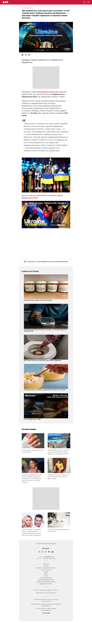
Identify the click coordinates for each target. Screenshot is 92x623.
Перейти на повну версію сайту (46, 543)
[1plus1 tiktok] (46, 552)
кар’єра (46, 571)
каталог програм (46, 569)
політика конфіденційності (46, 579)
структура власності (46, 577)
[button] (88, 2)
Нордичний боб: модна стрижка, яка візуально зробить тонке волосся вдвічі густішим (58, 476)
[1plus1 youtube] (52, 552)
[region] (46, 77)
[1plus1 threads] (42, 552)
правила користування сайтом (46, 581)
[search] (84, 2)
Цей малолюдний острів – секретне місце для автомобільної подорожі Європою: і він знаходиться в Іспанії (58, 452)
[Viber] (29, 55)
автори (46, 575)
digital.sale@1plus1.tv (46, 605)
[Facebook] (22, 55)
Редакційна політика (46, 583)
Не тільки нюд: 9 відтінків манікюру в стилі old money (32, 451)
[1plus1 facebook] (49, 552)
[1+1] (5, 2)
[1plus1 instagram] (39, 552)
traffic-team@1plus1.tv (46, 610)
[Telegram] (26, 55)
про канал (46, 563)
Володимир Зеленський (48, 92)
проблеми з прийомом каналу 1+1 (46, 567)
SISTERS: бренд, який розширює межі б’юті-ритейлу (58, 530)
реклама (46, 565)
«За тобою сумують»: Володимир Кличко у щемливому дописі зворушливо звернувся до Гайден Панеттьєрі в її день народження (31, 532)
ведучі (46, 573)
